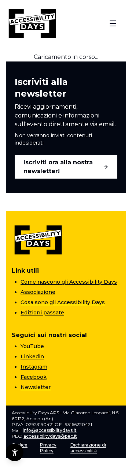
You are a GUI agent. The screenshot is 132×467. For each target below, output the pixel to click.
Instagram (34, 366)
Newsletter (36, 387)
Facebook (34, 377)
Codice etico (19, 447)
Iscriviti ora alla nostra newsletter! (58, 167)
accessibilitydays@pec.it (50, 436)
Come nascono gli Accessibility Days (69, 282)
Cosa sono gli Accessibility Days (63, 302)
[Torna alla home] (32, 23)
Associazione (38, 292)
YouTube (32, 346)
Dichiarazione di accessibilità (88, 447)
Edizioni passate (42, 312)
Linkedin (32, 356)
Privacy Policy (48, 447)
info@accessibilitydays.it (50, 430)
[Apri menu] (113, 23)
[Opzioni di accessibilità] (14, 452)
